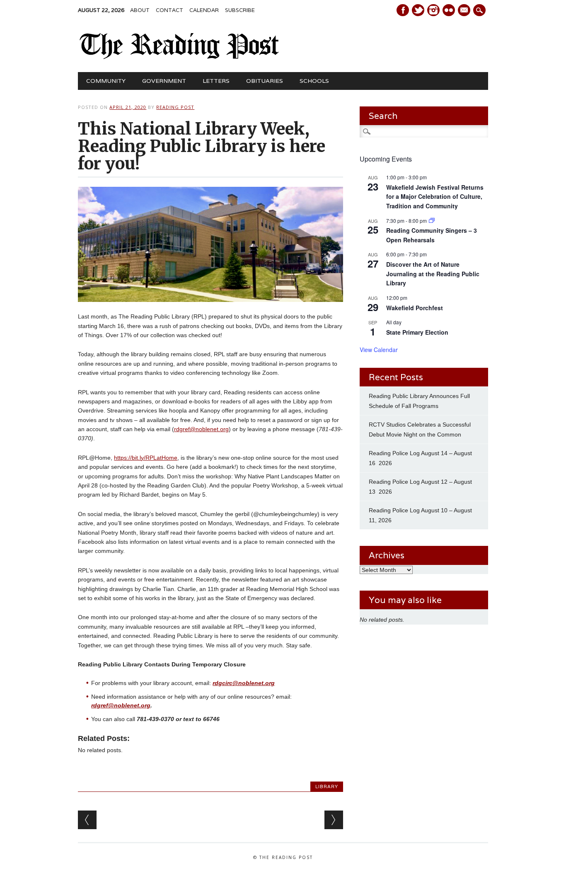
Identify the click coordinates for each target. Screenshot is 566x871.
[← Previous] (87, 820)
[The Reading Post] (179, 57)
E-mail (465, 10)
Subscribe (240, 10)
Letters (216, 80)
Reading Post (175, 107)
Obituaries (264, 80)
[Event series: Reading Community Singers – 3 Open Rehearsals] (432, 220)
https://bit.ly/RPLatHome (145, 457)
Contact (169, 10)
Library (326, 786)
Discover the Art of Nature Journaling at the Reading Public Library (432, 273)
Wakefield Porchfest (414, 308)
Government (164, 80)
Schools (314, 80)
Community (106, 80)
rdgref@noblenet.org (201, 429)
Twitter (418, 10)
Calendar (204, 10)
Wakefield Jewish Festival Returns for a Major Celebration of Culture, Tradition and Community (435, 196)
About (140, 10)
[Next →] (333, 820)
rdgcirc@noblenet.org (244, 683)
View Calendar (379, 349)
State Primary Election (417, 332)
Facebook (403, 10)
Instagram (433, 10)
